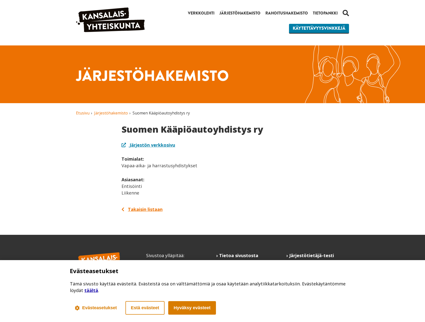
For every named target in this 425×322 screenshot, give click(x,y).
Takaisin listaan (145, 209)
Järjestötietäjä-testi (311, 255)
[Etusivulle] (110, 30)
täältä (91, 290)
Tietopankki (325, 13)
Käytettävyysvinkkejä (319, 28)
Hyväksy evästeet (192, 307)
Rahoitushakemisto (286, 13)
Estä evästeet (145, 307)
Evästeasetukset (99, 307)
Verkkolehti (201, 13)
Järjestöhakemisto (239, 13)
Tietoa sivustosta (238, 255)
